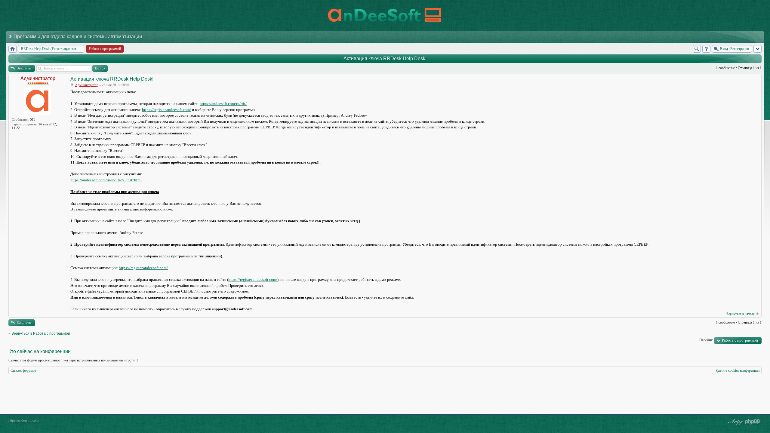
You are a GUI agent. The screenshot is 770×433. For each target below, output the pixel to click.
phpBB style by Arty (734, 422)
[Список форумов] (12, 49)
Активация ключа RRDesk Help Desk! (385, 58)
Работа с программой (740, 340)
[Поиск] (697, 49)
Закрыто (24, 68)
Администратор (37, 78)
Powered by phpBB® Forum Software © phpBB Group (753, 422)
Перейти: (706, 340)
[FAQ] (706, 49)
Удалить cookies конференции (737, 370)
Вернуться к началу (740, 313)
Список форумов (23, 370)
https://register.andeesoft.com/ (166, 109)
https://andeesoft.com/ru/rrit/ (223, 103)
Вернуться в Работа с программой (40, 333)
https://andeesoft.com (23, 420)
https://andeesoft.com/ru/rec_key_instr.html (106, 180)
